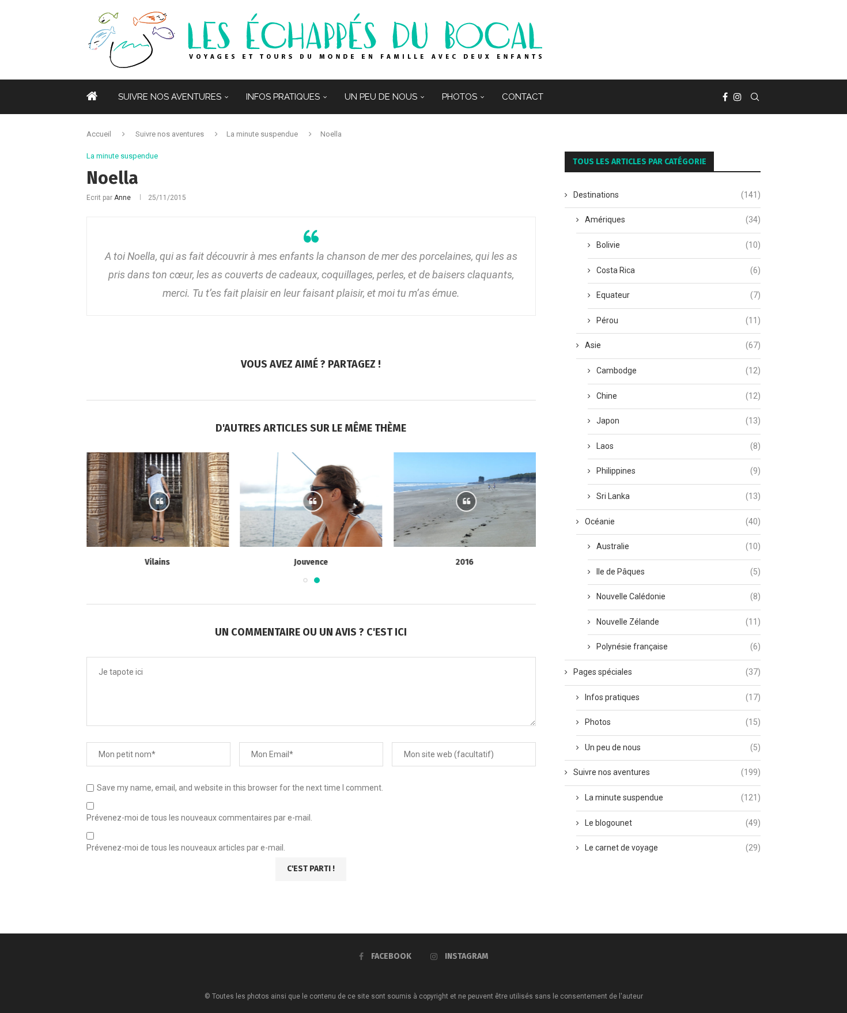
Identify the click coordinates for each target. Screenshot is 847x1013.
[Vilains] (157, 499)
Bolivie (678, 245)
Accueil (98, 134)
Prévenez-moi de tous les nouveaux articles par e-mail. (185, 847)
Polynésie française (678, 646)
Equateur (678, 295)
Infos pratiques (283, 97)
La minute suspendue (262, 134)
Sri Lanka (678, 496)
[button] (102, 517)
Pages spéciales (667, 671)
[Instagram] (737, 97)
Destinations (667, 194)
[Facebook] (725, 97)
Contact (522, 97)
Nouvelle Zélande (678, 621)
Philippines (678, 470)
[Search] (755, 97)
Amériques (673, 219)
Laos (678, 446)
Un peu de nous (381, 97)
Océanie (673, 521)
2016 (465, 563)
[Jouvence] (311, 499)
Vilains (157, 563)
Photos (459, 97)
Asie (673, 345)
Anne (122, 198)
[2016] (465, 499)
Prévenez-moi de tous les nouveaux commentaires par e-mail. (199, 817)
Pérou (678, 320)
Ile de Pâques (678, 571)
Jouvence (311, 563)
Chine (678, 395)
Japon (678, 420)
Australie (678, 546)
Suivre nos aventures (169, 97)
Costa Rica (678, 270)
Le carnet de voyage (673, 847)
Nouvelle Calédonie (678, 596)
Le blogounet (673, 822)
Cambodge (678, 370)
